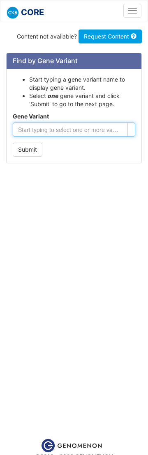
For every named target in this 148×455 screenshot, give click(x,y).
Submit (27, 149)
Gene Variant (31, 116)
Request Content (107, 36)
